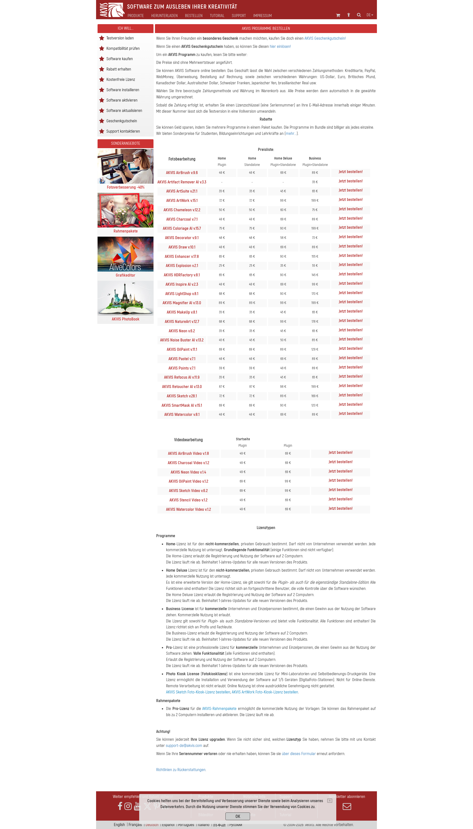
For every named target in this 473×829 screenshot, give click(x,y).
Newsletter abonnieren (347, 796)
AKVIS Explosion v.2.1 (182, 265)
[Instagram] (128, 806)
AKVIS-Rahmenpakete (219, 708)
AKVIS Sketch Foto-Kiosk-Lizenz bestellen (198, 692)
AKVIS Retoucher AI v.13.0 (182, 386)
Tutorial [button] (217, 15)
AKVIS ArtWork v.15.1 (182, 200)
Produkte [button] (136, 15)
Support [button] (239, 15)
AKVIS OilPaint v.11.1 (182, 349)
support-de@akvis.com (184, 745)
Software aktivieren (121, 100)
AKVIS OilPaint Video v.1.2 (188, 481)
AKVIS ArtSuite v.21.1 (181, 191)
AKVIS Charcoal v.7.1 (182, 219)
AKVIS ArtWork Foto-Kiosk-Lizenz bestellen (265, 692)
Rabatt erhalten (118, 68)
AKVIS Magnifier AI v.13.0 (182, 302)
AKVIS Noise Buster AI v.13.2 (181, 340)
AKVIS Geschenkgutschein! (325, 38)
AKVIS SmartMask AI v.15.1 (182, 405)
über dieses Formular (299, 753)
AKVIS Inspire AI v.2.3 (182, 284)
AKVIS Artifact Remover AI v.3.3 (181, 182)
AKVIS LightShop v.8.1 (181, 293)
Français (135, 824)
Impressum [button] (262, 15)
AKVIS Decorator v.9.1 (182, 237)
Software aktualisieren (124, 110)
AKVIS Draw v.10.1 (182, 247)
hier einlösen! (280, 46)
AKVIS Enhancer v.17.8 (182, 256)
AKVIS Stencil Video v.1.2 (188, 500)
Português (186, 824)
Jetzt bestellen (350, 171)
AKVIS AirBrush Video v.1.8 (188, 453)
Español (168, 824)
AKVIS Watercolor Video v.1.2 (188, 509)
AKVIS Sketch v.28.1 (182, 396)
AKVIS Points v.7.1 (182, 368)
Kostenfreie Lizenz (120, 79)
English (119, 824)
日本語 (219, 824)
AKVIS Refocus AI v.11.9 (182, 377)
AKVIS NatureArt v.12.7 (182, 321)
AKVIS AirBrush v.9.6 (182, 172)
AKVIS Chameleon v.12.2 (182, 209)
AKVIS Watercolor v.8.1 (182, 414)
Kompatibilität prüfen (123, 48)
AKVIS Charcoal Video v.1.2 (188, 462)
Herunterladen (164, 15)
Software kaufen (119, 58)
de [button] (369, 15)
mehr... (291, 133)
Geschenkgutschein (121, 120)
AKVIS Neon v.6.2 (182, 331)
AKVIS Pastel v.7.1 (182, 358)
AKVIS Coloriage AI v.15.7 (182, 228)
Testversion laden (120, 37)
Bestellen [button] (194, 15)
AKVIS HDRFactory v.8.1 (182, 275)
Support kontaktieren (123, 131)
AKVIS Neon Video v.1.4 (188, 472)
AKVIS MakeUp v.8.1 (182, 312)
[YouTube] (137, 806)
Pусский (235, 824)
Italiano (203, 824)
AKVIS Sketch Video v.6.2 (188, 490)
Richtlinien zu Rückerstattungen (180, 769)
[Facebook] (120, 806)
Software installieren (122, 89)
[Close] (329, 800)
